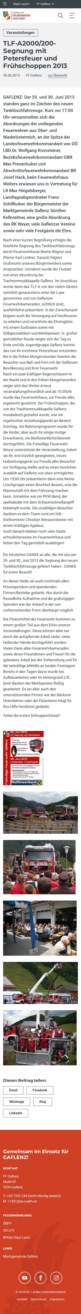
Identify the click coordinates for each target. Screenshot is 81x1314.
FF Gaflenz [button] (44, 4)
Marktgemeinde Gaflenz (20, 1256)
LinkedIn (15, 1113)
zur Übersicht (57, 75)
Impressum (57, 1299)
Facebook (40, 1090)
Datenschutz (38, 1299)
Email (13, 1090)
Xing (42, 1102)
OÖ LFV (8, 1230)
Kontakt (22, 1299)
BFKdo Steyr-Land (16, 1238)
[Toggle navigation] (72, 15)
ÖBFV (7, 1223)
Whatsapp (16, 1102)
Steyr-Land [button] (20, 4)
